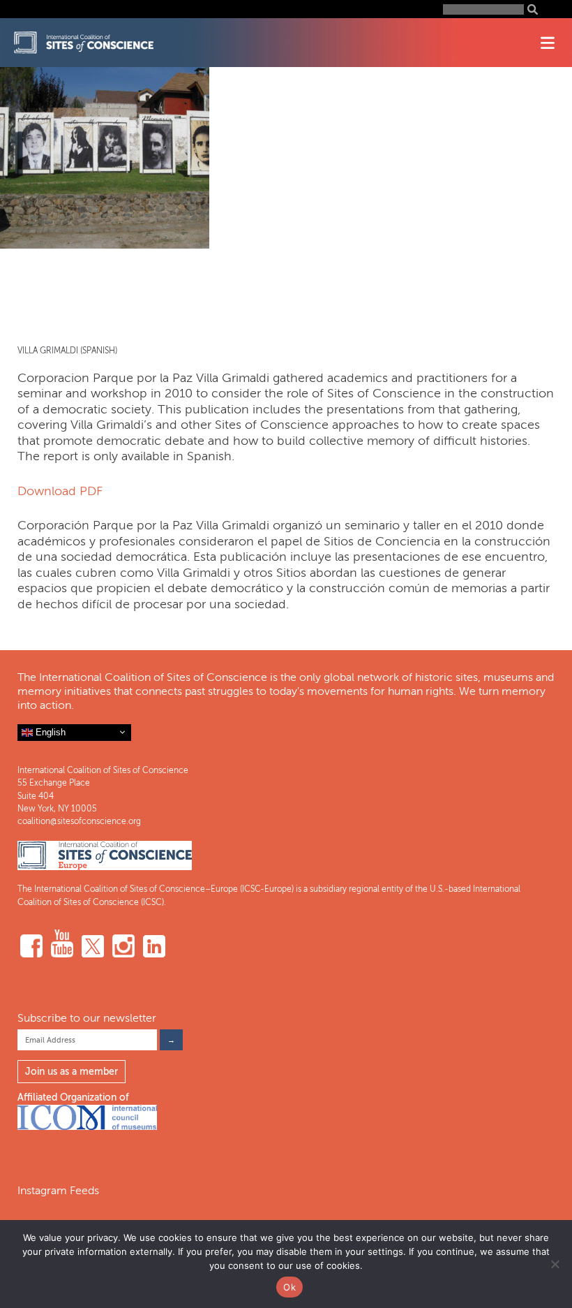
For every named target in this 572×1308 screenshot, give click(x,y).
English (49, 731)
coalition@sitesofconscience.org (79, 821)
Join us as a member (71, 1071)
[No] (555, 1264)
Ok (289, 1287)
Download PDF (60, 491)
